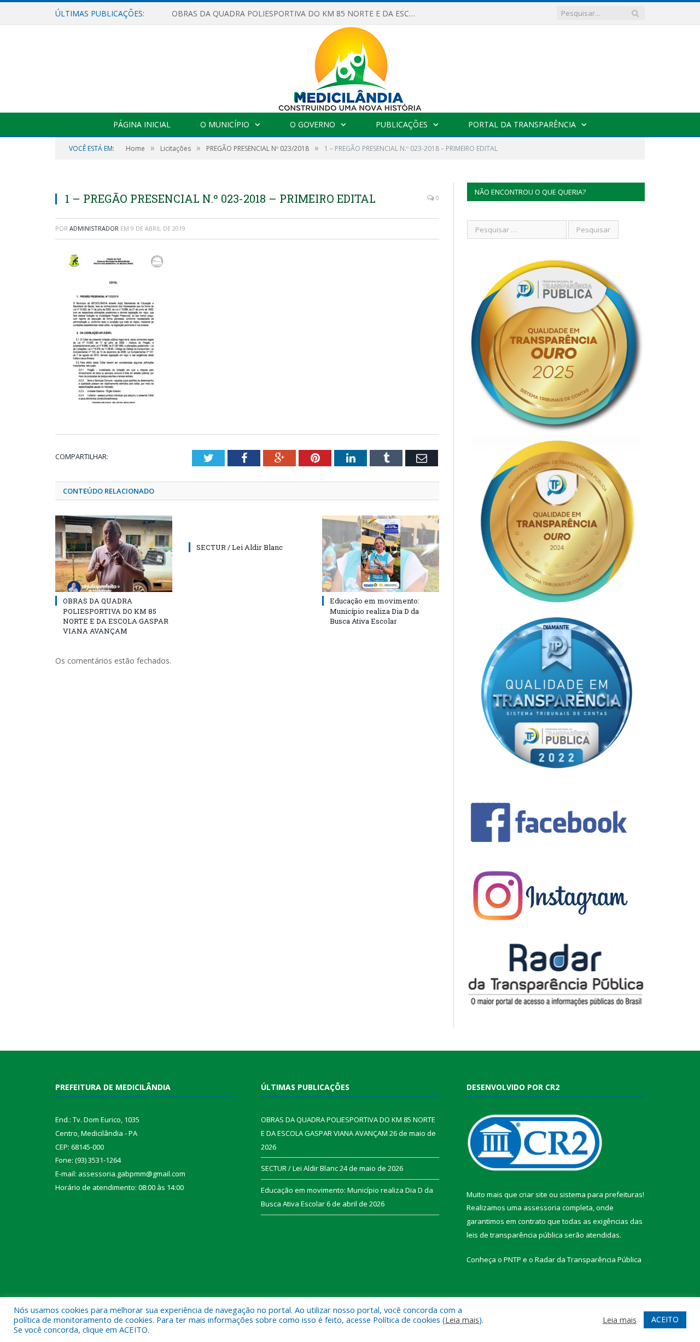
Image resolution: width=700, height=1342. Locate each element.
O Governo (312, 124)
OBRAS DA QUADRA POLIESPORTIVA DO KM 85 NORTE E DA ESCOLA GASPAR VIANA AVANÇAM (115, 616)
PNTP (512, 1259)
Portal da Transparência (522, 124)
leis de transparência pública (514, 1235)
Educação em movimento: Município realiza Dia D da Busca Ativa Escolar (374, 610)
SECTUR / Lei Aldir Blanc (215, 14)
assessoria (542, 1207)
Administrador (94, 228)
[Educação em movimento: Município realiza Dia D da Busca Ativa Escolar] (380, 553)
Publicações (402, 124)
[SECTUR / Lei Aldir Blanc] (247, 526)
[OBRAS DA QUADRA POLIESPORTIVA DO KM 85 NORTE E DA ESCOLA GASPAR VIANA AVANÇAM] (113, 553)
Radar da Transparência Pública (588, 1259)
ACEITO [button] (665, 1319)
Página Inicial (142, 124)
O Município (224, 124)
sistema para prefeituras (601, 1194)
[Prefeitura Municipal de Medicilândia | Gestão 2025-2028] (350, 66)
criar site (533, 1194)
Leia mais (462, 1320)
